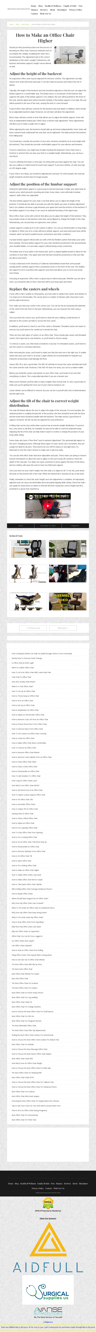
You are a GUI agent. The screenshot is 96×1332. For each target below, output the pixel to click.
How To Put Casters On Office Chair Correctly (29, 733)
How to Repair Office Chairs (22, 894)
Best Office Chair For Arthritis (23, 1044)
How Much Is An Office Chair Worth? (25, 785)
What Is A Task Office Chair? (22, 686)
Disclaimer (62, 10)
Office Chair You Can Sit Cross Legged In (27, 936)
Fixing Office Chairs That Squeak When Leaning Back (32, 955)
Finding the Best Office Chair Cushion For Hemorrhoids (32, 1035)
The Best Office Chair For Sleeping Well (26, 1073)
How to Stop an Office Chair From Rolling (27, 950)
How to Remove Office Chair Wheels (25, 752)
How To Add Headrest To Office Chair (26, 776)
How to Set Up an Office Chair (23, 705)
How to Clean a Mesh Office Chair (24, 818)
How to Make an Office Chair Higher (25, 870)
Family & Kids (69, 6)
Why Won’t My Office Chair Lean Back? (26, 927)
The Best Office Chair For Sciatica (24, 988)
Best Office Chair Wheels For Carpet (25, 974)
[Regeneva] (48, 1322)
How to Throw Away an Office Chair (25, 696)
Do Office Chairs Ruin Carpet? (23, 941)
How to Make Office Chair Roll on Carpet (27, 880)
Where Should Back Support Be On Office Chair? (30, 898)
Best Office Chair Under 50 (22, 1002)
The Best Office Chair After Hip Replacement (29, 1030)
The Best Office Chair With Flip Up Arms (27, 964)
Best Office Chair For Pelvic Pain (24, 1120)
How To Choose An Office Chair (24, 748)
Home (33, 6)
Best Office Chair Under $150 (23, 1077)
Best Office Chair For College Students (26, 1007)
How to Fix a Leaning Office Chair (24, 837)
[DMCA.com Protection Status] (48, 1209)
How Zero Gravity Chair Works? (23, 682)
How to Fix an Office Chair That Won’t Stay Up (29, 842)
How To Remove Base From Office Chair (27, 729)
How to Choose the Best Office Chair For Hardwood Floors (34, 1087)
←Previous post (33, 628)
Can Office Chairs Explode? (22, 945)
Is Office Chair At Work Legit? (23, 663)
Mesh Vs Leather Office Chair (23, 667)
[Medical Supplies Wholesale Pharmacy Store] (48, 1304)
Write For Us (45, 13)
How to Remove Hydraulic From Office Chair (28, 851)
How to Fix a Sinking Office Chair (24, 865)
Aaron (20, 526)
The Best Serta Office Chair (22, 969)
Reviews (44, 10)
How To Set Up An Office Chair (23, 691)
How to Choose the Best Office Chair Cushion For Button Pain (35, 1040)
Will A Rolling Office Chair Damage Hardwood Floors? (32, 889)
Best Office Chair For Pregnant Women (26, 1021)
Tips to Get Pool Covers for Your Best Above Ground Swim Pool (36, 1106)
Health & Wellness (53, 6)
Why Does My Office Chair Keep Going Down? (29, 912)
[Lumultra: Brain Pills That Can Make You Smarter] (48, 1318)
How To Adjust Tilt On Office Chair (25, 809)
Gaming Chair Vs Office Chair (22, 814)
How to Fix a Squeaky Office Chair (24, 828)
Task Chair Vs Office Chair (21, 677)
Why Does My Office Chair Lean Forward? (27, 903)
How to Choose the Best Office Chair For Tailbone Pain (33, 1082)
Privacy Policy (75, 10)
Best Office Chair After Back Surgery (25, 1096)
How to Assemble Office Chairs (23, 804)
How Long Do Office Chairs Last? (24, 781)
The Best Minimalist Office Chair (24, 1025)
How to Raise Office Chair (21, 861)
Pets (80, 6)
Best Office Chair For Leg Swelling (24, 997)
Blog (40, 6)
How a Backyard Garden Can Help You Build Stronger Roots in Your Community (42, 653)
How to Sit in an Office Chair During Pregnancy (29, 1110)
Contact (34, 13)
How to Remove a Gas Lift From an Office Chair (30, 719)
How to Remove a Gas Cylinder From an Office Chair (32, 757)
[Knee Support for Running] (48, 1272)
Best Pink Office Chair (20, 978)
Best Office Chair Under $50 (22, 1058)
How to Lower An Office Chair (23, 738)
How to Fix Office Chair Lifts (22, 799)
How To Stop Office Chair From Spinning (27, 832)
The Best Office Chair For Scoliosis (25, 983)
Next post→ (63, 628)
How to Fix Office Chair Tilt (22, 856)
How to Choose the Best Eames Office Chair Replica (31, 1054)
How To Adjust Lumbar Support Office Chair (28, 795)
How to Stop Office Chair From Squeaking (27, 922)
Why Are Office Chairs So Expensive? (25, 931)
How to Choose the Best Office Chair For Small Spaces (32, 1011)
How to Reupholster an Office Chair (25, 710)
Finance (34, 10)
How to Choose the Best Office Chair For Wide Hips (31, 1068)
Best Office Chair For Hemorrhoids (25, 1115)
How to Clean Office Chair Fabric (24, 762)
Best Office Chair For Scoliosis (23, 1091)
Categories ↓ (75, 526)
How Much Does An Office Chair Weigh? (27, 1063)
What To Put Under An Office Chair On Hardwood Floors (33, 908)
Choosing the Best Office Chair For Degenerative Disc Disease (35, 1101)
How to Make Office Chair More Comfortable (29, 743)
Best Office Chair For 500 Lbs (23, 1016)
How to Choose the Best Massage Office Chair (29, 1049)
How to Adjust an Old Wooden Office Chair (28, 715)
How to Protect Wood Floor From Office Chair (29, 724)
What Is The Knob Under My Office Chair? (27, 917)
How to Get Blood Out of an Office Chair (27, 790)
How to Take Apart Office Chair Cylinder (27, 884)
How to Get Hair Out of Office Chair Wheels (28, 960)
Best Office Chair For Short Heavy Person (27, 993)
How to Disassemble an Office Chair (25, 771)
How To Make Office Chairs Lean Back (26, 875)
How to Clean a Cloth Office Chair (24, 766)
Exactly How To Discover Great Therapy (27, 658)
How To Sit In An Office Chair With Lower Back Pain (31, 672)
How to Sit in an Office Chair (22, 700)
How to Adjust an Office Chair (23, 823)
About (52, 10)
